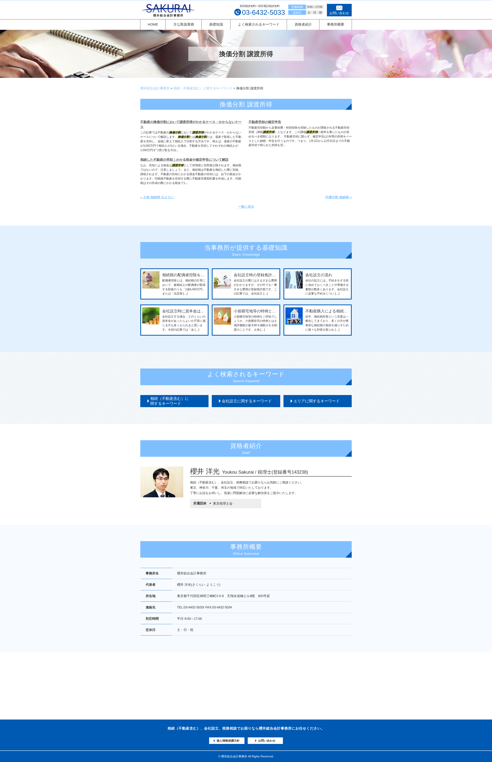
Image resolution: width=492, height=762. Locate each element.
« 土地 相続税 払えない (157, 197)
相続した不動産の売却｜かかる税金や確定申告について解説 (184, 159)
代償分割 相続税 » (338, 197)
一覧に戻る (246, 207)
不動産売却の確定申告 (264, 122)
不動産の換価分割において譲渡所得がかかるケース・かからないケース (191, 124)
